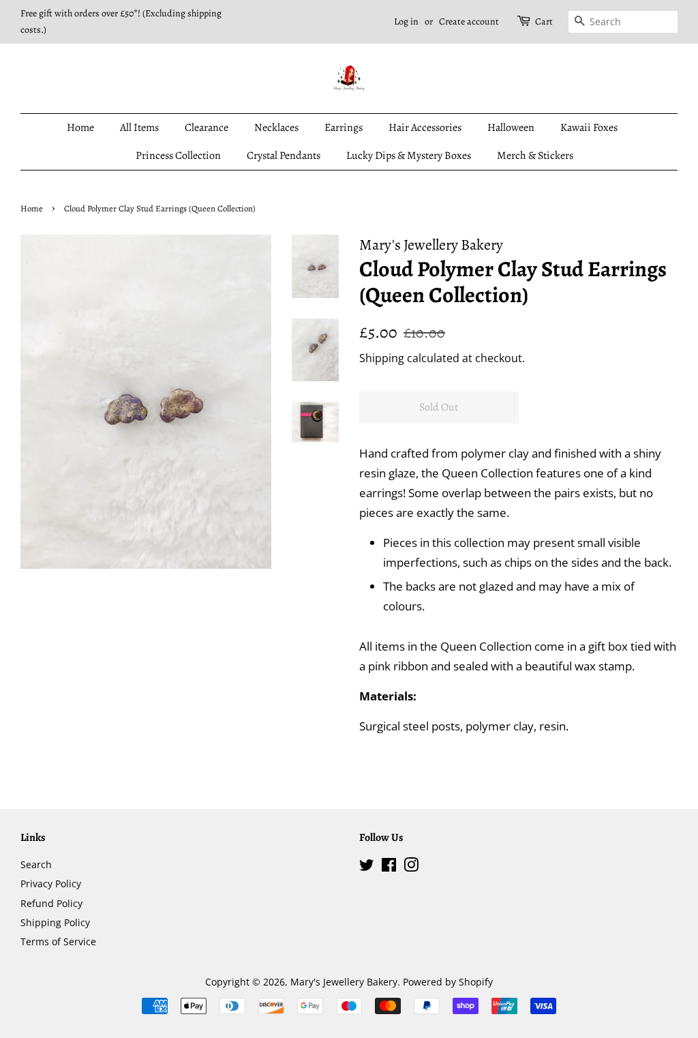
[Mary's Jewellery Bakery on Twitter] (366, 867)
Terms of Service (58, 941)
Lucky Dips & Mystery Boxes (408, 155)
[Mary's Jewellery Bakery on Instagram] (411, 867)
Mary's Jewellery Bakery (343, 981)
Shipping (381, 358)
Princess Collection (178, 155)
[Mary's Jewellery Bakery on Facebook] (389, 867)
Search (36, 864)
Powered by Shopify (448, 981)
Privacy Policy (50, 883)
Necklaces (276, 127)
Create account (469, 21)
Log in (406, 21)
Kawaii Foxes (589, 127)
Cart (544, 21)
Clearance (206, 127)
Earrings (343, 127)
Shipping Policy (55, 922)
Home (80, 127)
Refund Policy (51, 903)
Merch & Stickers (535, 155)
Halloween (510, 127)
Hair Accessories (425, 127)
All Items (139, 127)
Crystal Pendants (283, 155)
